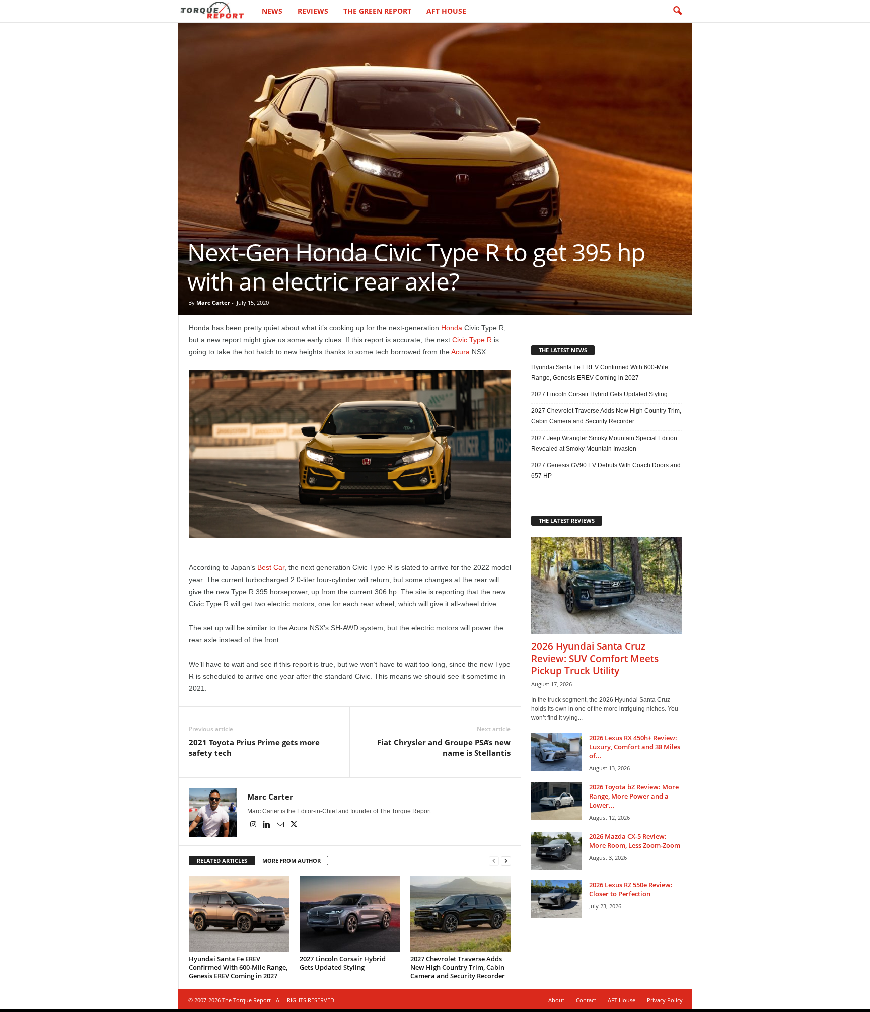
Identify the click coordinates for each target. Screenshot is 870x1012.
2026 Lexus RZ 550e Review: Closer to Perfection (631, 889)
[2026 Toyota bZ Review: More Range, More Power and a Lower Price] (556, 801)
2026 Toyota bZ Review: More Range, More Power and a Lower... (634, 796)
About (556, 1000)
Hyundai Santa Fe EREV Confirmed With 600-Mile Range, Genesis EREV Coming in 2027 (238, 967)
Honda (451, 328)
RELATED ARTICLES (222, 860)
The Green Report (377, 11)
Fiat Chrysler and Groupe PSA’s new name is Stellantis (444, 747)
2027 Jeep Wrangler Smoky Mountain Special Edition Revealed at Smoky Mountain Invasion (604, 443)
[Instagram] (254, 825)
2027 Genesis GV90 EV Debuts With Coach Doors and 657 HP (606, 470)
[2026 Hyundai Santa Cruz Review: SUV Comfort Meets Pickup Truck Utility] (606, 585)
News (272, 11)
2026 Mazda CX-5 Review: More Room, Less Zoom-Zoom (634, 841)
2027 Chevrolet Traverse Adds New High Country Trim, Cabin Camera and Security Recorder (457, 967)
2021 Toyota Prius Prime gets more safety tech (254, 747)
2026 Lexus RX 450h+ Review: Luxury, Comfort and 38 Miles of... (634, 746)
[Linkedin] (267, 825)
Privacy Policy (665, 1000)
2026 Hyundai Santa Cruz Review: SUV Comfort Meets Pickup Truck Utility (595, 658)
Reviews (313, 11)
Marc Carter (213, 302)
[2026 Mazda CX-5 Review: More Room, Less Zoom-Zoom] (556, 851)
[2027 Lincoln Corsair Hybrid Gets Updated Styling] (350, 914)
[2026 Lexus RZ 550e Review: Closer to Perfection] (556, 899)
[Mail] (281, 825)
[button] (677, 11)
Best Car (270, 567)
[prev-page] (494, 861)
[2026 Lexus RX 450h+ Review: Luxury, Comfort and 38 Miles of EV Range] (556, 752)
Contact (586, 1000)
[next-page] (506, 861)
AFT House (446, 11)
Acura (460, 352)
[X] (294, 825)
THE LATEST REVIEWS (567, 520)
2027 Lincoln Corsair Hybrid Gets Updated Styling (343, 963)
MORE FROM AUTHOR (291, 860)
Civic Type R (472, 340)
